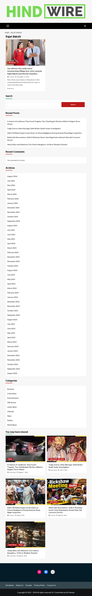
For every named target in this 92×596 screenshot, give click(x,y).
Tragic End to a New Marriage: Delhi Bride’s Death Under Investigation (34, 128)
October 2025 (12, 217)
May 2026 (11, 185)
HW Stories (12, 62)
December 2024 (13, 257)
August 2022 (12, 373)
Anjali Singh (12, 472)
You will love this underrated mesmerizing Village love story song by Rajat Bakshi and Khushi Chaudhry (24, 71)
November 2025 (13, 212)
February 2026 (13, 199)
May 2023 (11, 333)
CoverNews (59, 592)
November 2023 (13, 306)
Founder (28, 585)
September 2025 (13, 221)
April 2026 (11, 190)
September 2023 (13, 315)
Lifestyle (10, 411)
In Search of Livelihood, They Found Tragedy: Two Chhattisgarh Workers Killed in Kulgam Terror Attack (43, 122)
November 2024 (13, 261)
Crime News (11, 394)
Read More (10, 88)
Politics (10, 420)
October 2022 (12, 364)
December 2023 (13, 302)
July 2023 (11, 324)
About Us (19, 585)
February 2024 (13, 293)
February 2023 (13, 346)
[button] (8, 25)
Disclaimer (10, 585)
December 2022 (13, 355)
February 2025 (13, 252)
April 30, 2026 (62, 515)
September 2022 (13, 369)
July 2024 (11, 275)
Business (10, 389)
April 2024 (11, 284)
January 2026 (12, 203)
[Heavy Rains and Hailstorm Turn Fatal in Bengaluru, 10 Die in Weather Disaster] (25, 535)
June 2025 (11, 234)
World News (12, 425)
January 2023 (12, 351)
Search (9, 96)
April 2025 (11, 243)
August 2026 (12, 176)
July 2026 (11, 181)
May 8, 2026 (20, 515)
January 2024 (12, 297)
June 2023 (11, 328)
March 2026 (12, 194)
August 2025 (12, 226)
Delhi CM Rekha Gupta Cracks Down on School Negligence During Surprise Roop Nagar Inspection (44, 133)
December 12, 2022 (23, 77)
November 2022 (13, 360)
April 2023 (11, 337)
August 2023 (12, 320)
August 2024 (12, 270)
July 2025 (11, 230)
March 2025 (12, 248)
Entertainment (13, 398)
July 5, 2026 (63, 470)
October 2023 (12, 311)
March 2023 (12, 342)
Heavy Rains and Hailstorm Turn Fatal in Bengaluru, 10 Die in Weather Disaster (37, 144)
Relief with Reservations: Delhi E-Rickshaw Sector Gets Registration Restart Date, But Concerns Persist (43, 138)
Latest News (12, 407)
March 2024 (12, 288)
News (9, 416)
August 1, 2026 (23, 472)
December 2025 (13, 208)
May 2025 (11, 239)
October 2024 (12, 266)
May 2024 (11, 279)
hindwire (11, 77)
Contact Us (51, 585)
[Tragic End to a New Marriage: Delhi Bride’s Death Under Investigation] (67, 449)
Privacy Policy (39, 585)
